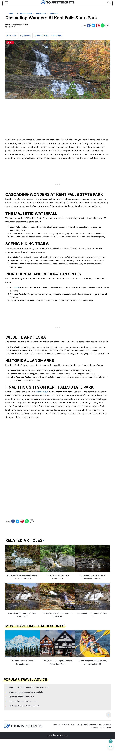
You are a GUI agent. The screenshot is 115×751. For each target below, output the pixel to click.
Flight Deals (25, 35)
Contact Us (107, 725)
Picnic (17, 287)
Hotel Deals (11, 35)
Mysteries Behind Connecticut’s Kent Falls (26, 692)
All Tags (108, 727)
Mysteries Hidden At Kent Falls (21, 697)
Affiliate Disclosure (95, 725)
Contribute (65, 725)
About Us (56, 725)
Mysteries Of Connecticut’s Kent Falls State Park (29, 687)
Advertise (94, 727)
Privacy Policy (82, 725)
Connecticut (56, 35)
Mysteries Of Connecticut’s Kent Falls (24, 706)
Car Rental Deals (41, 35)
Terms (73, 725)
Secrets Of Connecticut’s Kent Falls (23, 701)
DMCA (102, 727)
